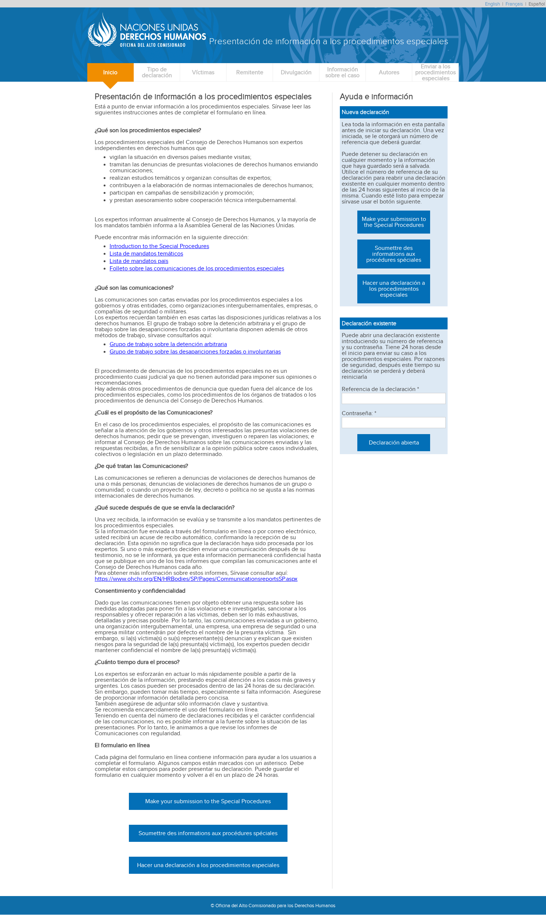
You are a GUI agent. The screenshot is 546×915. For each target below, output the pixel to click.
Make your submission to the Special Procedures (208, 801)
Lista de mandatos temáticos (146, 253)
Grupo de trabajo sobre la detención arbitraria (168, 344)
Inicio (110, 72)
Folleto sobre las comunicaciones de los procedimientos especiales (197, 268)
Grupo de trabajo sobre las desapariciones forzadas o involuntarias (195, 351)
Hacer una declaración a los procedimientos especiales (208, 865)
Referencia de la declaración (380, 389)
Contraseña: (359, 413)
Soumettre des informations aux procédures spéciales (208, 833)
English (492, 4)
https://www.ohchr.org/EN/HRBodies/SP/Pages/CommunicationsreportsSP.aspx (196, 579)
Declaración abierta (394, 442)
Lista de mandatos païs (139, 261)
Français (514, 4)
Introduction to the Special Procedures (159, 246)
